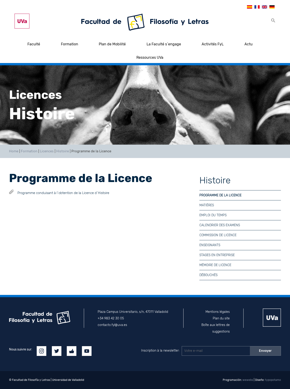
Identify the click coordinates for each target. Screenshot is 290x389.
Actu (248, 44)
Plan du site (221, 318)
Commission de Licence (218, 235)
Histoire (62, 151)
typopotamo (273, 380)
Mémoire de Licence (215, 265)
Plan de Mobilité (112, 44)
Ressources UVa (149, 57)
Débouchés (208, 275)
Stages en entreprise (217, 255)
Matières (206, 205)
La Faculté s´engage (164, 44)
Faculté (33, 44)
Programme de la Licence (220, 195)
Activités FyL (213, 44)
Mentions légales (217, 312)
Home (13, 151)
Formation (69, 44)
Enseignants (209, 245)
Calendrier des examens (219, 225)
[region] (145, 105)
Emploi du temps (213, 215)
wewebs (247, 380)
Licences (47, 151)
